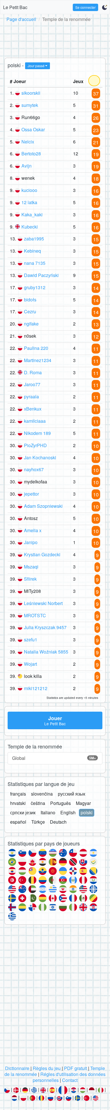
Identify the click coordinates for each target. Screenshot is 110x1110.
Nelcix (27, 141)
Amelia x (32, 530)
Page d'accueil (21, 19)
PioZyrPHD (35, 445)
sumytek (29, 105)
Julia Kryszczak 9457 (45, 627)
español (18, 822)
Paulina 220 (36, 348)
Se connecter (85, 7)
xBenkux (32, 408)
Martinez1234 (37, 360)
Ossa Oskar (33, 129)
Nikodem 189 (37, 433)
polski (87, 812)
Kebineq (32, 251)
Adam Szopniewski (43, 506)
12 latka (29, 202)
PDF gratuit (75, 1068)
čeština (38, 803)
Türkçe (38, 822)
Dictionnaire (17, 1068)
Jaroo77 (32, 384)
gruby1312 (34, 287)
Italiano (48, 812)
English (68, 812)
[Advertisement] (55, 39)
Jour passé (36, 65)
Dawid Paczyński (41, 275)
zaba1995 (34, 238)
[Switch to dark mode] (104, 7)
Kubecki (29, 226)
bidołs (30, 299)
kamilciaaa (35, 421)
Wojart (30, 664)
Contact (70, 1080)
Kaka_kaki (32, 214)
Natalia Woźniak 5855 (46, 651)
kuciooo (29, 190)
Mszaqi (31, 566)
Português (60, 803)
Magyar (83, 803)
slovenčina (42, 793)
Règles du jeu (47, 1068)
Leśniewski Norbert (43, 603)
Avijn (26, 165)
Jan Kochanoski (40, 457)
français (18, 793)
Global (54, 758)
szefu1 (30, 639)
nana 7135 (34, 263)
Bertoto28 (31, 153)
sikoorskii (30, 93)
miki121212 (35, 688)
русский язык (71, 793)
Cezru (30, 311)
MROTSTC (35, 615)
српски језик (23, 812)
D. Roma (33, 372)
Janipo (31, 542)
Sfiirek (30, 579)
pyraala (31, 396)
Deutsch (58, 822)
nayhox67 (34, 469)
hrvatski (18, 803)
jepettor (31, 493)
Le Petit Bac (15, 7)
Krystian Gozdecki (42, 554)
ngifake (31, 323)
